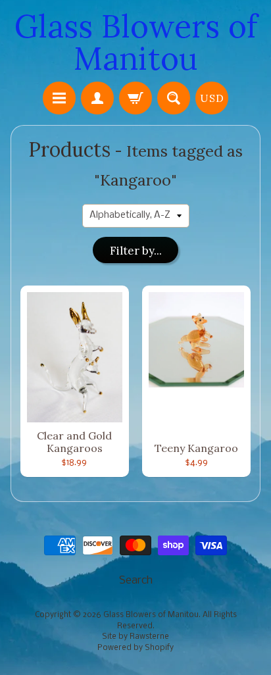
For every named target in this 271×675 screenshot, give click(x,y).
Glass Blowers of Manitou (135, 42)
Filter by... (136, 250)
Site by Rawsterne (135, 637)
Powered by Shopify (135, 648)
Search (136, 580)
